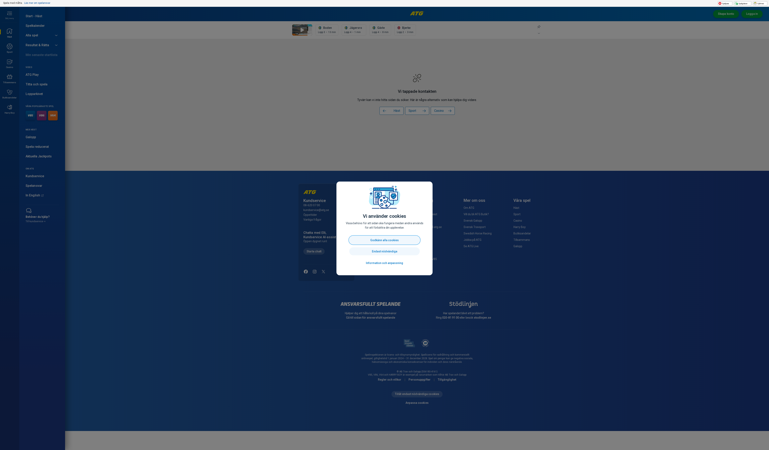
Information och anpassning (384, 263)
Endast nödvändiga (384, 251)
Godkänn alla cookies (384, 240)
